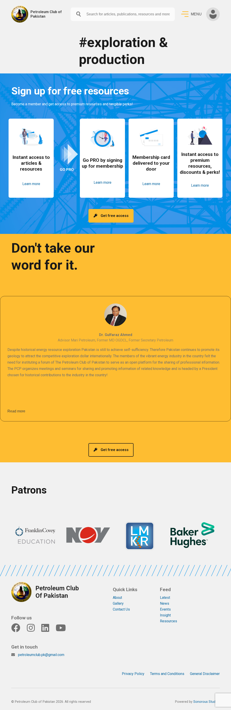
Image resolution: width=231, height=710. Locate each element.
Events (165, 609)
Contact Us (121, 609)
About (117, 597)
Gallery (118, 603)
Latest (165, 597)
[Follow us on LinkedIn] (48, 630)
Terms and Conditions (167, 674)
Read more (16, 411)
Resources (168, 621)
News (164, 603)
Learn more (31, 184)
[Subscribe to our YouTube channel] (64, 630)
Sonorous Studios (206, 702)
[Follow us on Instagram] (33, 630)
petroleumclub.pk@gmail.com (41, 655)
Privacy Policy (133, 674)
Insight (165, 615)
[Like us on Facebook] (18, 630)
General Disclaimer (205, 674)
